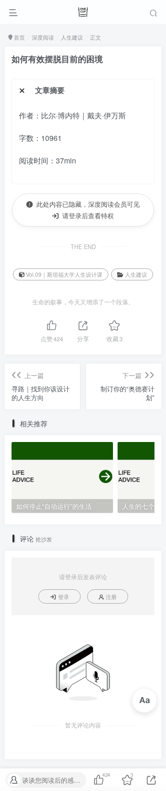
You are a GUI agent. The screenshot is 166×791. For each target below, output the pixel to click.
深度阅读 (43, 37)
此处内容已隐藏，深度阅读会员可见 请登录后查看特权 (86, 209)
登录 (63, 596)
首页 (18, 37)
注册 (111, 596)
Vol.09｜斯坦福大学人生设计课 (64, 274)
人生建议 (72, 37)
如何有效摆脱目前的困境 (57, 59)
